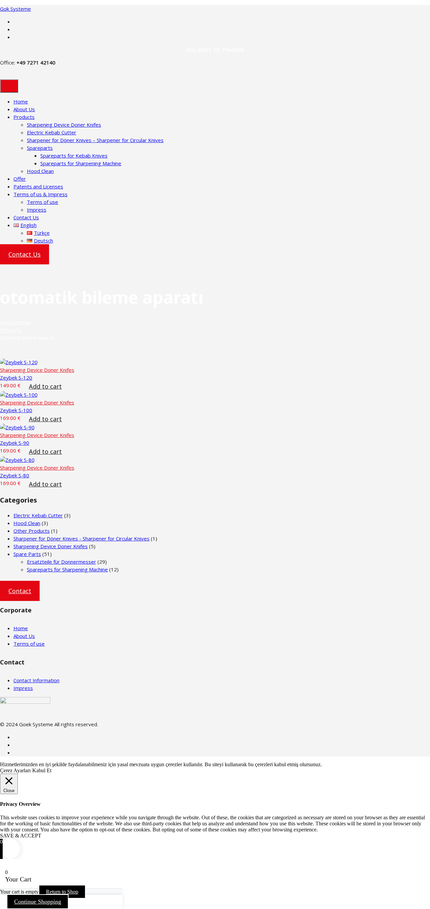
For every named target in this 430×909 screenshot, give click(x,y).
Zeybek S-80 (14, 475)
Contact (19, 591)
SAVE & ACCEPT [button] (20, 835)
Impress (36, 209)
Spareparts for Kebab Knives (74, 155)
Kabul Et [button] (41, 770)
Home (20, 101)
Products (24, 117)
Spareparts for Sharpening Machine (80, 163)
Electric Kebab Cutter (51, 132)
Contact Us (26, 217)
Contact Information (36, 680)
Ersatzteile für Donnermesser (61, 561)
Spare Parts (27, 554)
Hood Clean (40, 171)
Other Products (31, 530)
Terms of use (42, 202)
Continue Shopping (37, 901)
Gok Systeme (15, 8)
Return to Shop (62, 892)
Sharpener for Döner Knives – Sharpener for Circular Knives (95, 140)
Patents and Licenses (38, 186)
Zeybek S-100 (16, 410)
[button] (45, 388)
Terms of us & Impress (40, 194)
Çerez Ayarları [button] (15, 770)
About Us (24, 109)
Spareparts (40, 147)
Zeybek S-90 (14, 442)
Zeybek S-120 (16, 377)
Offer (19, 178)
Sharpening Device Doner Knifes (64, 124)
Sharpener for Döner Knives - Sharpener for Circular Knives (81, 538)
